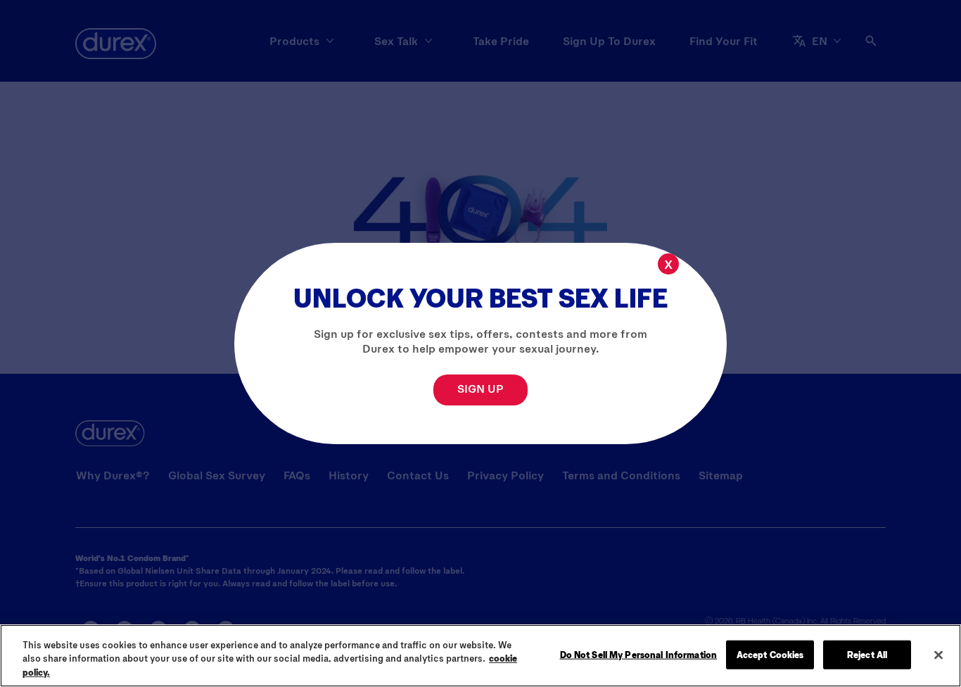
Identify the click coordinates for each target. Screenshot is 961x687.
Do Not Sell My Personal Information (639, 654)
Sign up (480, 388)
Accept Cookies (770, 654)
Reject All (867, 654)
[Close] (938, 654)
